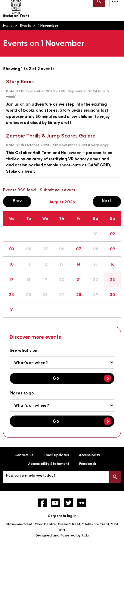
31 (12, 310)
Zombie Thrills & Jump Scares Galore (50, 136)
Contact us (23, 455)
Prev (22, 200)
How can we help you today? (31, 475)
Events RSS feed (19, 189)
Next (111, 200)
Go (56, 378)
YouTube (55, 503)
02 (112, 233)
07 (78, 248)
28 (78, 294)
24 (11, 294)
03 (11, 248)
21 (78, 279)
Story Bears (20, 82)
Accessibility (89, 455)
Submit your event (58, 189)
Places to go (22, 393)
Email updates (56, 455)
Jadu (85, 535)
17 (11, 279)
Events (25, 25)
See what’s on (23, 350)
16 (112, 264)
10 (11, 264)
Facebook (42, 503)
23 (112, 279)
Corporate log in (62, 516)
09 (112, 248)
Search (115, 477)
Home (8, 25)
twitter (68, 503)
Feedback (87, 464)
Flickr (81, 503)
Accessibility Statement (48, 464)
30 (112, 294)
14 (78, 264)
